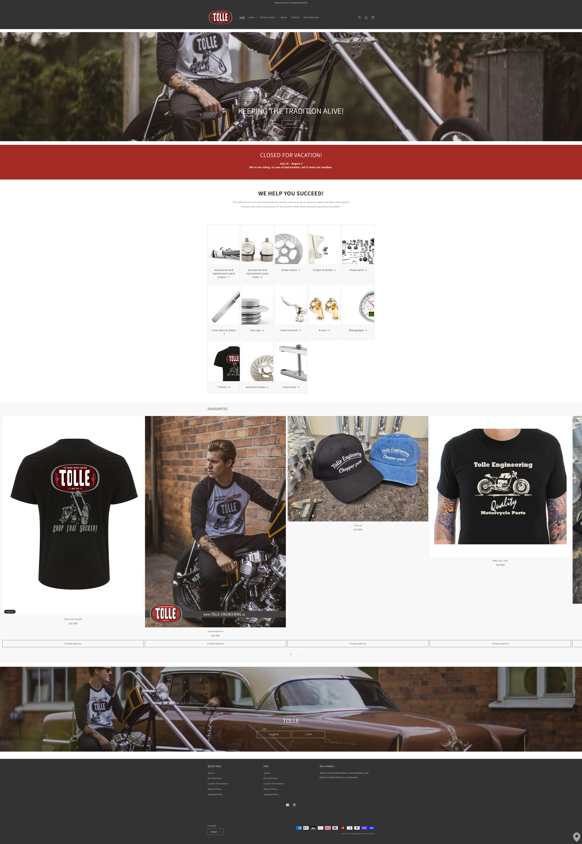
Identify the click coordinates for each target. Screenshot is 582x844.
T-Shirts (222, 387)
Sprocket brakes (256, 387)
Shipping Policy (215, 794)
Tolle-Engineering (353, 834)
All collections (215, 778)
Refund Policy (214, 789)
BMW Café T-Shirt (500, 561)
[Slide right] (297, 654)
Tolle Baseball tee (215, 631)
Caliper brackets (323, 270)
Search (211, 773)
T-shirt (308, 734)
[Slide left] (284, 654)
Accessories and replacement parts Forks (257, 273)
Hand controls (289, 330)
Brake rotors (289, 270)
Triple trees (289, 387)
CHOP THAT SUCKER (73, 619)
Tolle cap (358, 525)
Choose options (73, 643)
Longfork (273, 734)
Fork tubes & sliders (224, 330)
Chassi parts (356, 270)
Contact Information (218, 783)
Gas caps (255, 330)
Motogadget (356, 330)
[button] (252, 17)
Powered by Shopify (367, 834)
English (214, 832)
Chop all (291, 124)
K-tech (323, 330)
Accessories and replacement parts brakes (224, 273)
